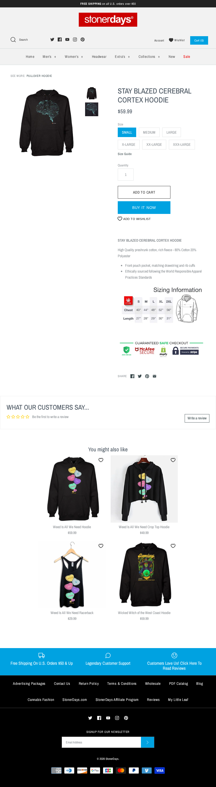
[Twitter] (52, 39)
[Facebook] (60, 39)
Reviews (153, 699)
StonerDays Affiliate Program (117, 699)
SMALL (127, 132)
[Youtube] (67, 39)
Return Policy (89, 683)
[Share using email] (154, 376)
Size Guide (125, 154)
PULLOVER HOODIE (39, 76)
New (172, 56)
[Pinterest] (83, 39)
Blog (199, 683)
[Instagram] (75, 39)
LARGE (171, 132)
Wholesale (153, 683)
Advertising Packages (29, 683)
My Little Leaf (178, 699)
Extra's (122, 56)
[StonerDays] (108, 15)
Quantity (123, 165)
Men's (49, 56)
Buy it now (144, 207)
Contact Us (62, 683)
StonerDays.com (74, 699)
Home (30, 56)
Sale (186, 56)
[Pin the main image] (147, 376)
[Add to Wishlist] (100, 460)
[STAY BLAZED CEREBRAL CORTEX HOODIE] (46, 123)
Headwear (99, 56)
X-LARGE (128, 144)
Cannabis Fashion (41, 699)
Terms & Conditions (122, 683)
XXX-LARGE (182, 144)
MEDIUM (149, 132)
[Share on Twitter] (140, 376)
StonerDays (112, 759)
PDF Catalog (178, 683)
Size (120, 124)
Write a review (197, 418)
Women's (74, 56)
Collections (149, 56)
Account (159, 40)
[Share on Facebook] (132, 376)
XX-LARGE (154, 144)
